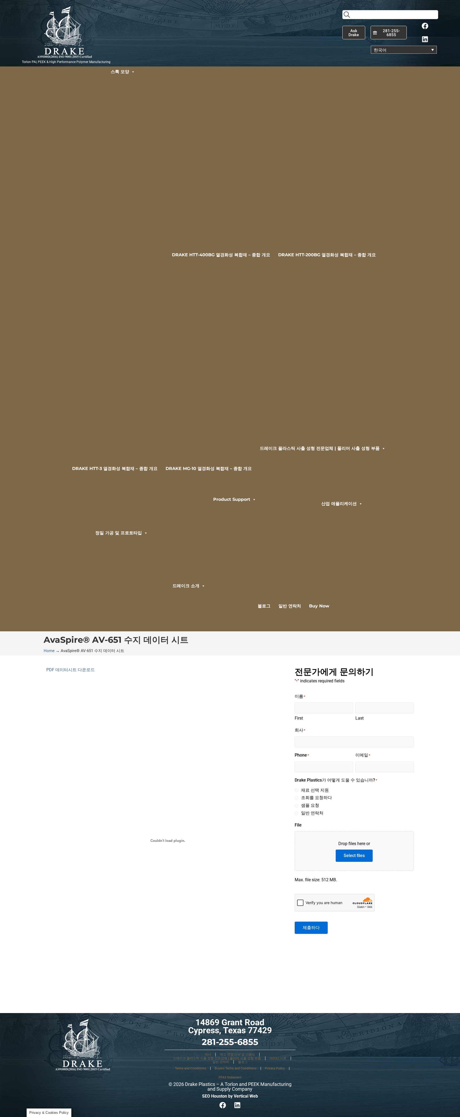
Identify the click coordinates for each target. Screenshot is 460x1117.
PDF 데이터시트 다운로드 (70, 669)
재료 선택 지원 (315, 790)
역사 (208, 1054)
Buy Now (319, 605)
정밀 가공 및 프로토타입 (118, 532)
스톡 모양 (120, 71)
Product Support (231, 499)
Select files (354, 855)
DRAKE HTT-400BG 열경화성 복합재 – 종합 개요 (221, 254)
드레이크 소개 (185, 585)
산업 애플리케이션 (339, 503)
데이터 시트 (278, 1058)
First (299, 718)
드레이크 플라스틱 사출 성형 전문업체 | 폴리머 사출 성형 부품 (320, 448)
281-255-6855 (230, 1042)
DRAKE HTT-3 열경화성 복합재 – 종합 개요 (115, 468)
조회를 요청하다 (316, 797)
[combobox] (390, 14)
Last (359, 718)
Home (49, 650)
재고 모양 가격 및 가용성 (237, 1054)
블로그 (264, 605)
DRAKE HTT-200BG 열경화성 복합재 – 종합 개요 (327, 254)
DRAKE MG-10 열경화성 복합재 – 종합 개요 (209, 468)
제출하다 (311, 927)
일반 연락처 (289, 605)
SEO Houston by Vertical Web (230, 1096)
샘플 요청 (310, 805)
